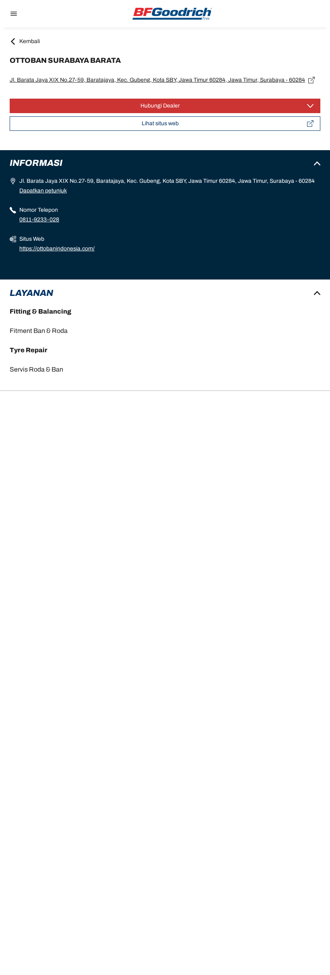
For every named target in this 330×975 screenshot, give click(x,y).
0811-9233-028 (39, 220)
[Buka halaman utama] (172, 13)
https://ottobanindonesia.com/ (57, 249)
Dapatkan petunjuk (43, 191)
